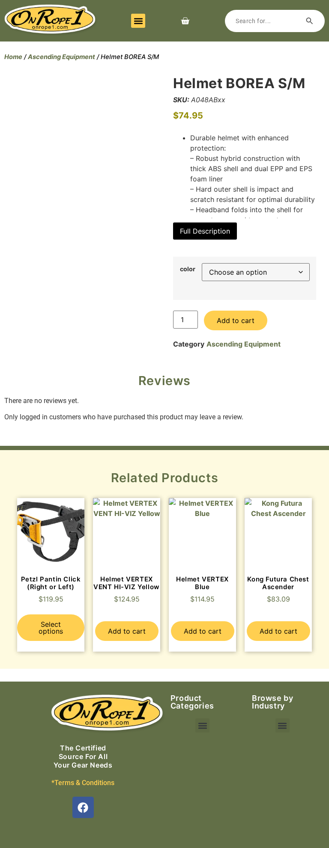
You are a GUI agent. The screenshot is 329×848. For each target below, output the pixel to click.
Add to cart (235, 320)
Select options (51, 627)
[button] (138, 21)
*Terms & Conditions (82, 783)
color (187, 269)
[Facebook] (83, 807)
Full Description (205, 231)
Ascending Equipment (61, 57)
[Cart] (185, 21)
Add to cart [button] (127, 631)
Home (13, 57)
